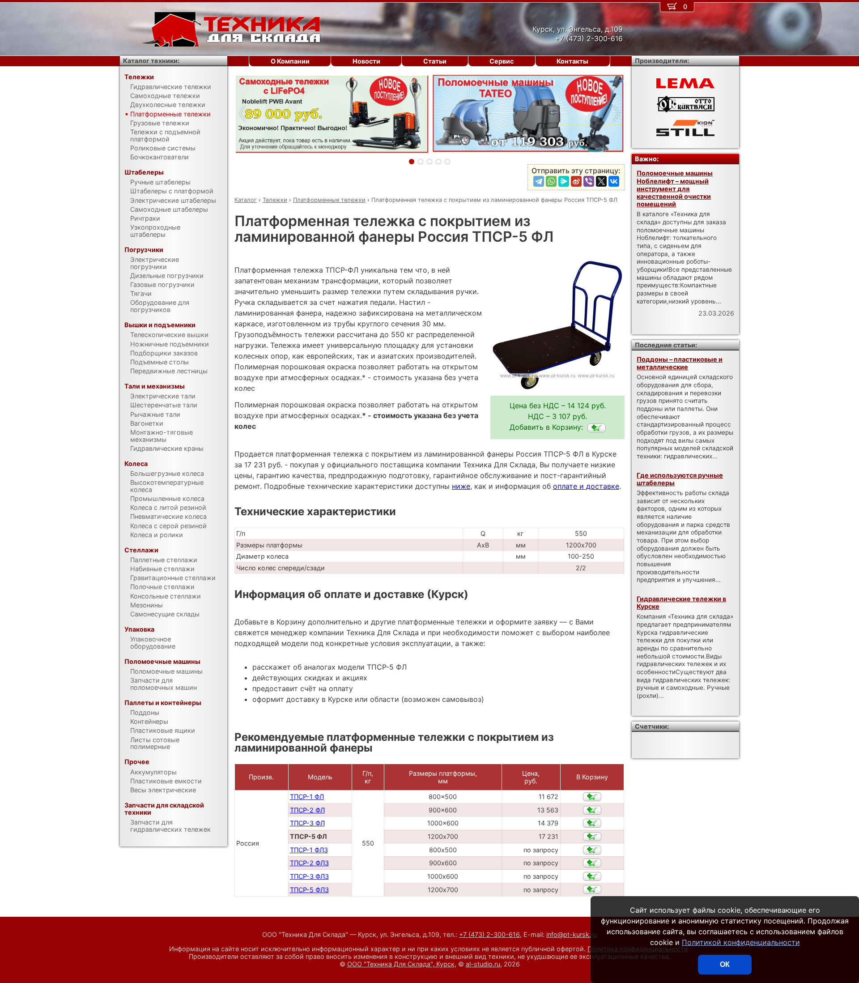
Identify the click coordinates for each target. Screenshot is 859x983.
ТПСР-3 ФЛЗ (309, 876)
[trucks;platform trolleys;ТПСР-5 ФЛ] (596, 427)
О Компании (290, 61)
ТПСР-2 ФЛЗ (309, 863)
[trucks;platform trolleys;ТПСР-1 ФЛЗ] (592, 850)
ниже (461, 486)
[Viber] (588, 181)
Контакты (572, 61)
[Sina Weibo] (576, 181)
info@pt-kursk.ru (571, 934)
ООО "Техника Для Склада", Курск (401, 964)
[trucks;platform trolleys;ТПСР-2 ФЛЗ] (592, 863)
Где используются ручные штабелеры (680, 479)
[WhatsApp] (551, 181)
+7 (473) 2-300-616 (489, 934)
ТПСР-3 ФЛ (307, 823)
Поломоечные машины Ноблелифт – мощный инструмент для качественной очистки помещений (675, 188)
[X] (601, 181)
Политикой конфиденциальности (741, 942)
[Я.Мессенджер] (563, 181)
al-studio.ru (483, 964)
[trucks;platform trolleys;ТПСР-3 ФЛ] (592, 823)
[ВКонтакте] (613, 181)
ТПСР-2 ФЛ (307, 810)
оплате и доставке (586, 486)
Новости (366, 61)
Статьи (435, 61)
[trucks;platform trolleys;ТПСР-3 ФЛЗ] (592, 876)
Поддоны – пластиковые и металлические (680, 363)
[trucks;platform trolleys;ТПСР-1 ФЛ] (592, 796)
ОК (725, 964)
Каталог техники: (151, 60)
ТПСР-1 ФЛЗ (309, 850)
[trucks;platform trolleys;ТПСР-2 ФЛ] (592, 810)
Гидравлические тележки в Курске (681, 602)
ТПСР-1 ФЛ (307, 796)
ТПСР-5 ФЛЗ (309, 889)
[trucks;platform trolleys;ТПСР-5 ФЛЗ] (592, 889)
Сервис (501, 61)
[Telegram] (538, 181)
